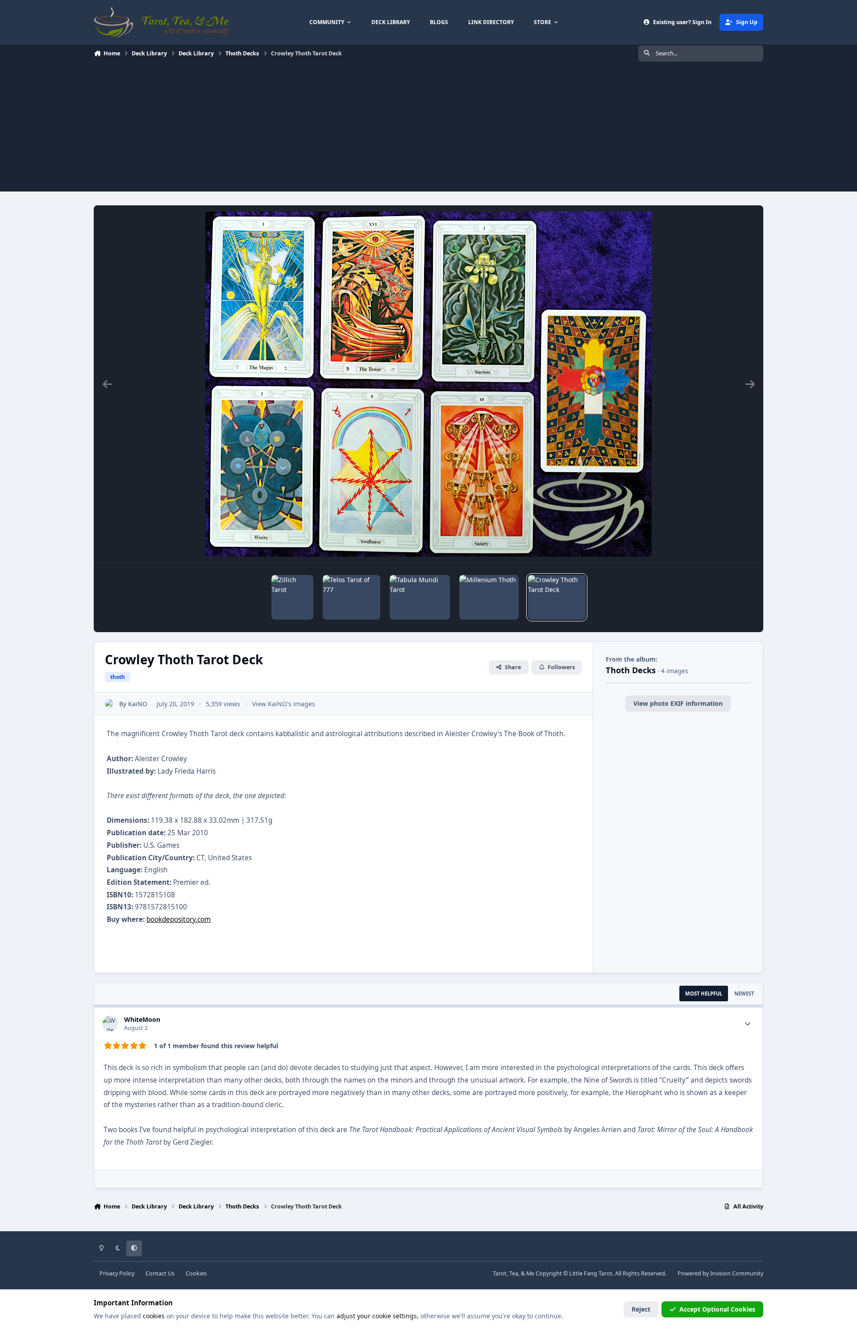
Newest (744, 993)
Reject (641, 1309)
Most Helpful (703, 993)
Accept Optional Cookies (717, 1309)
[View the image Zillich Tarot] (292, 597)
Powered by (720, 1273)
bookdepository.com (178, 919)
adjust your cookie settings (377, 1316)
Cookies (196, 1273)
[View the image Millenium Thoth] (489, 597)
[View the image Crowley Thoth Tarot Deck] (557, 597)
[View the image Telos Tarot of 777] (352, 597)
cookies (154, 1316)
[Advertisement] (428, 129)
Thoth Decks (631, 670)
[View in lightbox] (428, 383)
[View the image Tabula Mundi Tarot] (420, 597)
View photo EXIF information (678, 703)
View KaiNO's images (283, 704)
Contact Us (160, 1273)
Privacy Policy (117, 1273)
